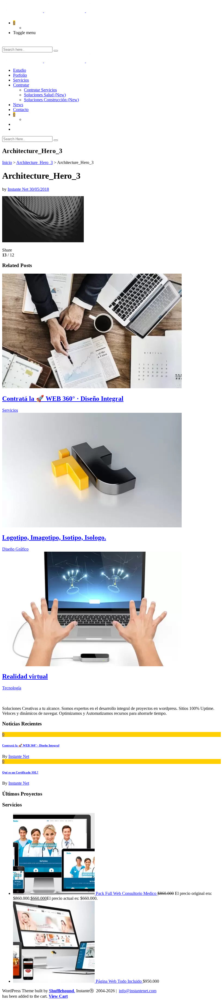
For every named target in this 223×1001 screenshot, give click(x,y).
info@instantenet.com (137, 990)
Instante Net (18, 189)
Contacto (21, 109)
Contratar (21, 85)
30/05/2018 (39, 189)
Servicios (10, 410)
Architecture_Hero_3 (34, 162)
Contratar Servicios (40, 90)
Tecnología (11, 688)
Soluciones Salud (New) (45, 94)
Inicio (7, 162)
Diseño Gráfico (15, 549)
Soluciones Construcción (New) (51, 99)
